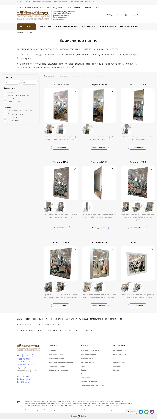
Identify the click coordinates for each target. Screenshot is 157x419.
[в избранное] (75, 91)
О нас (46, 8)
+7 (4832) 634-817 (24, 362)
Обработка (45, 26)
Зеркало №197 (138, 242)
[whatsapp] (146, 412)
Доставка (88, 8)
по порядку (64, 76)
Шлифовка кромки (89, 374)
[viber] (152, 412)
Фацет (83, 370)
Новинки (52, 350)
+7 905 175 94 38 (118, 14)
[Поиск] (134, 15)
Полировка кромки (89, 378)
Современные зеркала (58, 370)
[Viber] (32, 355)
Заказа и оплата (119, 354)
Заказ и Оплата (74, 8)
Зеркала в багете (56, 354)
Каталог (33, 32)
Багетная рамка (108, 26)
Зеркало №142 (138, 84)
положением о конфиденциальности (109, 410)
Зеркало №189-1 (61, 242)
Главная (20, 32)
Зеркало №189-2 (99, 242)
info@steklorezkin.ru (26, 364)
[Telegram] (18, 355)
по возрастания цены (79, 76)
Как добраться (58, 8)
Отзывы (37, 8)
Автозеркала (88, 26)
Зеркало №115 (99, 84)
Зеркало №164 (99, 162)
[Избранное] (138, 15)
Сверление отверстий (90, 382)
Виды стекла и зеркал (67, 26)
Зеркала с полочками (58, 366)
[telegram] (141, 412)
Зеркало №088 (60, 84)
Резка (83, 366)
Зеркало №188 (138, 162)
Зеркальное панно (129, 26)
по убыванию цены (96, 76)
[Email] (27, 355)
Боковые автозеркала (90, 350)
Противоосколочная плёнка (93, 386)
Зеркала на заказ (24, 8)
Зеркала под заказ (88, 358)
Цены (97, 8)
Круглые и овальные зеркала (61, 362)
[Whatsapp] (23, 355)
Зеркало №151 (60, 162)
